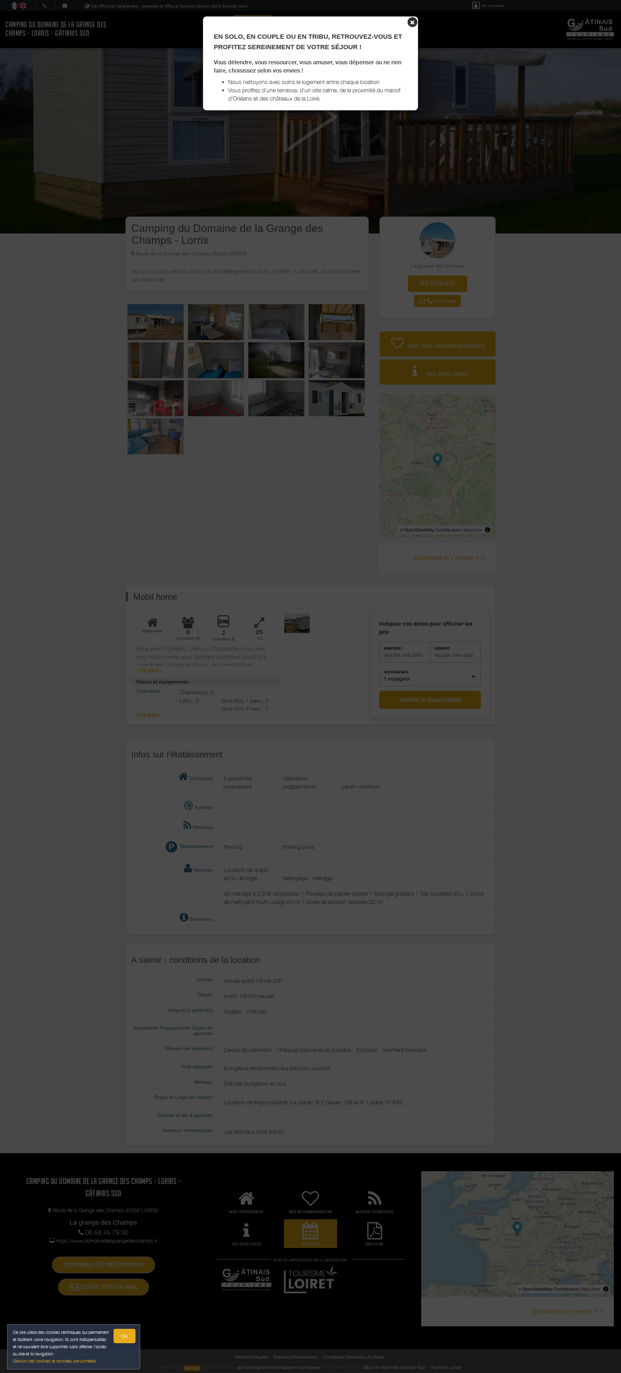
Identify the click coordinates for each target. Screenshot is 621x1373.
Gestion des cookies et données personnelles (54, 1361)
